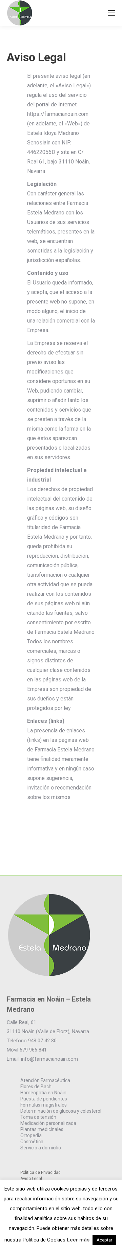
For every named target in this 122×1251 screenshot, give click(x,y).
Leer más (78, 1240)
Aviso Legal (31, 1178)
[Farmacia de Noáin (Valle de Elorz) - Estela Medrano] (49, 976)
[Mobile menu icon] (111, 13)
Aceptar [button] (104, 1240)
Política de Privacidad (40, 1172)
